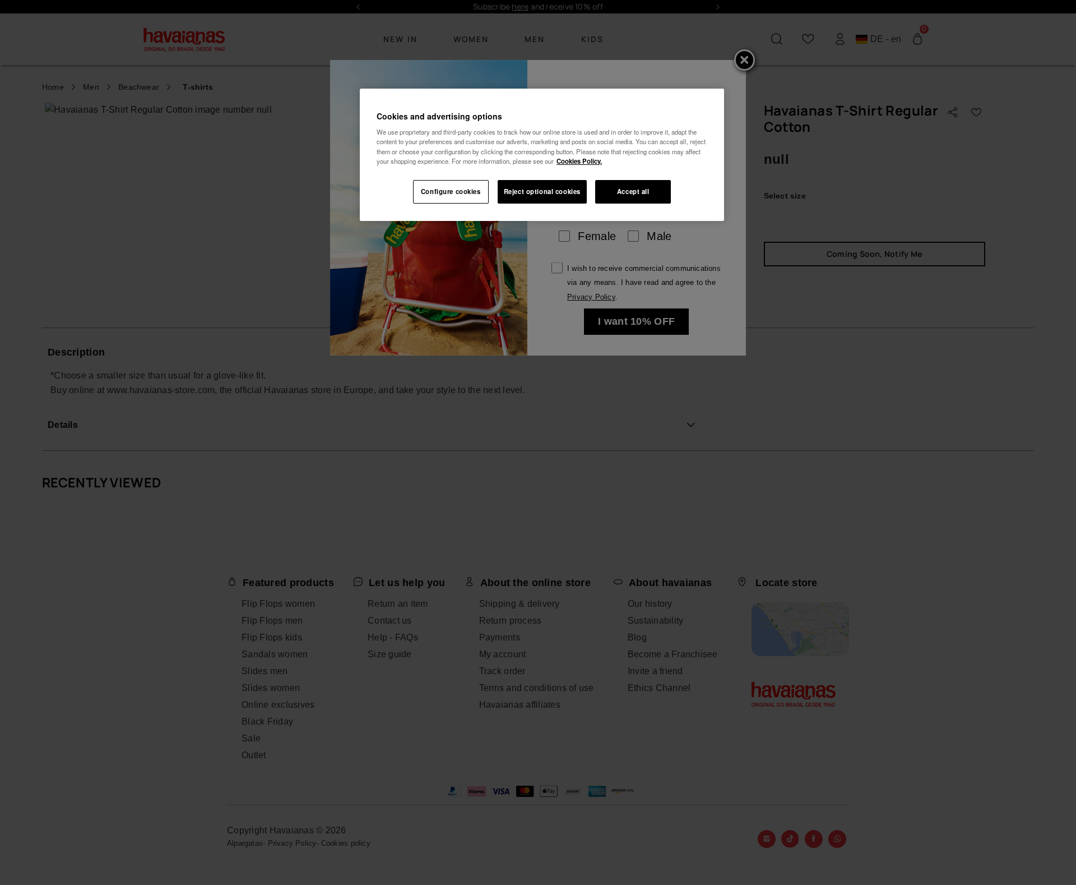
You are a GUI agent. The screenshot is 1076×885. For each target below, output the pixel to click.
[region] (542, 155)
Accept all (633, 191)
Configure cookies (451, 191)
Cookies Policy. (579, 160)
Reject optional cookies (542, 191)
